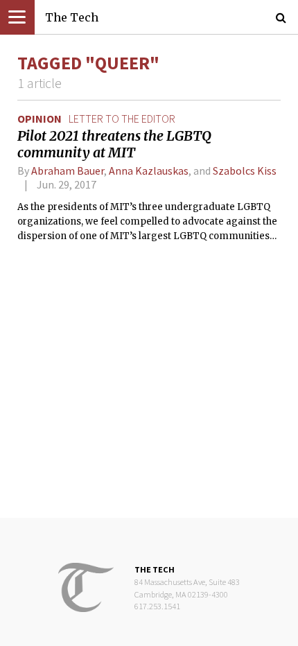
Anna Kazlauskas (149, 170)
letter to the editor (122, 118)
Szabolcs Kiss (245, 170)
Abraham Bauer (67, 170)
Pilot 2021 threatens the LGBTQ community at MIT (114, 144)
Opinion (39, 118)
